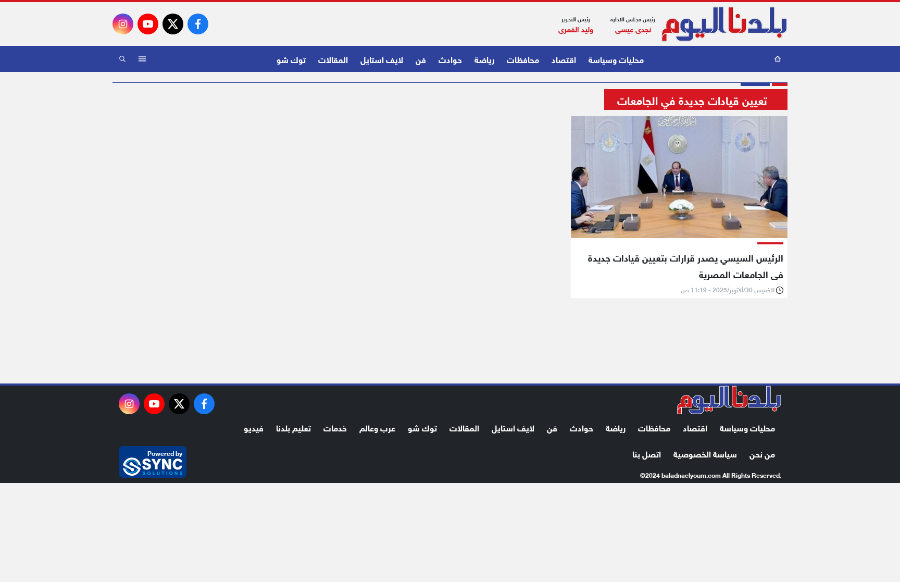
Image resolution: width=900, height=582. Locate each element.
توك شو (291, 59)
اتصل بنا (646, 453)
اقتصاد (564, 59)
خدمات (335, 427)
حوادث (450, 59)
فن (421, 59)
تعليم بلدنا (293, 427)
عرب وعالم (377, 427)
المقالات (333, 59)
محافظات (523, 59)
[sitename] (729, 400)
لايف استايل (381, 59)
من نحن (762, 453)
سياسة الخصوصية (705, 453)
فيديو (254, 427)
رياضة (484, 59)
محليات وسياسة (616, 59)
